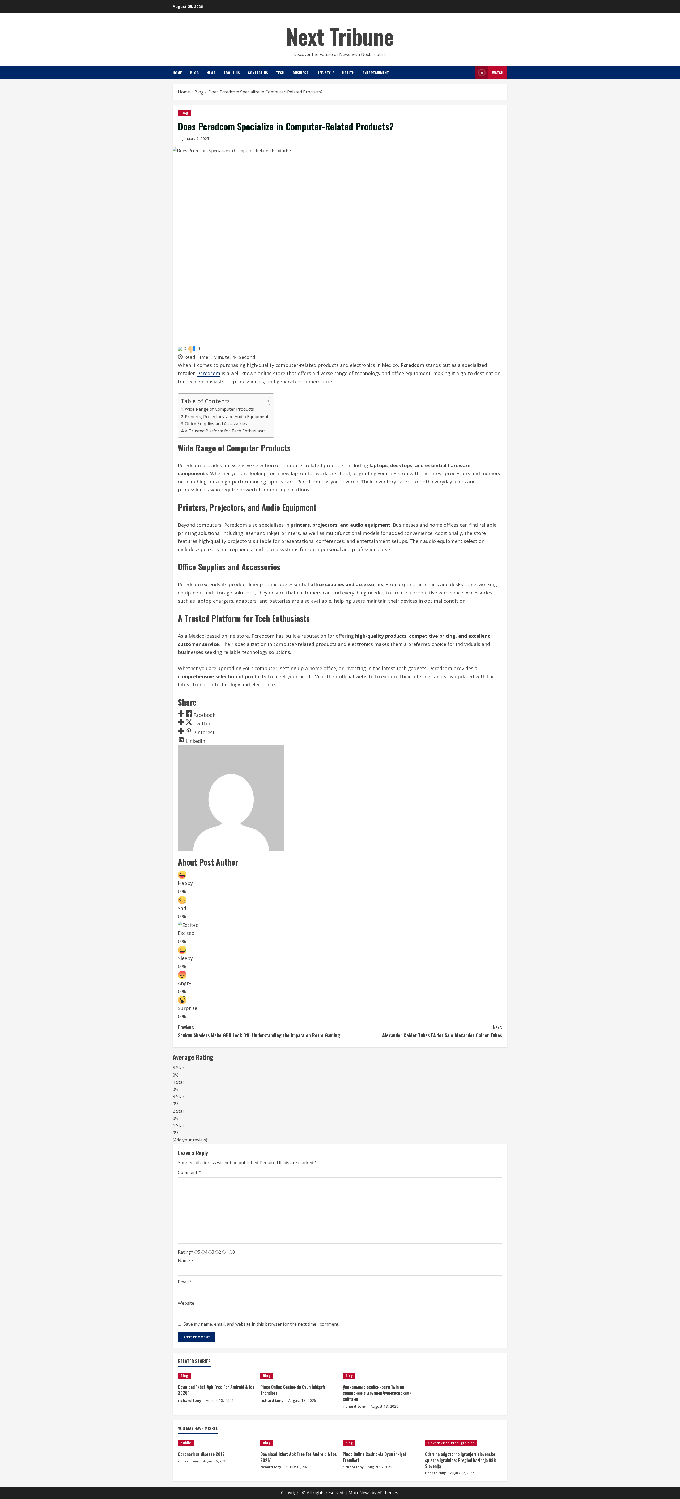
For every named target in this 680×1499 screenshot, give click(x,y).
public (186, 1443)
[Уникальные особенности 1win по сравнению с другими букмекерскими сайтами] (381, 1376)
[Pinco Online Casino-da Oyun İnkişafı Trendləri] (298, 1376)
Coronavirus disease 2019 (201, 1454)
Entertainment (376, 72)
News (211, 72)
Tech (280, 72)
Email (185, 1282)
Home (177, 72)
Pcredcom (208, 373)
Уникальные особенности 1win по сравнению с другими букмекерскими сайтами (377, 1393)
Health (348, 72)
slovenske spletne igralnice (451, 1443)
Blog (194, 72)
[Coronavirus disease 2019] (216, 1443)
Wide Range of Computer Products (219, 409)
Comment (189, 1172)
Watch (497, 72)
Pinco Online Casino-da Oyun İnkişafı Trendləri (292, 1390)
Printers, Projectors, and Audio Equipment (227, 416)
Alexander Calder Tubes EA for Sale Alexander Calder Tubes (442, 1031)
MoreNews (359, 1493)
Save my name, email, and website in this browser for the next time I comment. (261, 1324)
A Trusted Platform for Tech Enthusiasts (225, 431)
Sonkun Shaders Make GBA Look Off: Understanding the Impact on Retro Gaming (259, 1031)
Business (300, 72)
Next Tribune (340, 36)
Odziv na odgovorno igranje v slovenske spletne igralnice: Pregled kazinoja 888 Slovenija (460, 1460)
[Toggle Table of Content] (263, 400)
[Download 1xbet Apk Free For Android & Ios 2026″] (216, 1376)
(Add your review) (190, 1140)
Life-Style (325, 72)
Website (186, 1303)
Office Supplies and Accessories (216, 424)
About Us (231, 72)
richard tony (189, 1400)
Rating (185, 1252)
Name (185, 1261)
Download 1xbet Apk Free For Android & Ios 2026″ (216, 1390)
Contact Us (258, 72)
